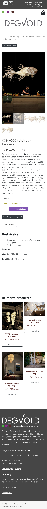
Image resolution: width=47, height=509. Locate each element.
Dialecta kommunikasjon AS (12, 506)
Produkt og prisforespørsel (12, 217)
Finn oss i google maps (11, 469)
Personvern (7, 493)
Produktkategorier (9, 46)
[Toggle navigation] (23, 31)
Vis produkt (12, 345)
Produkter (5, 37)
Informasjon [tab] (9, 224)
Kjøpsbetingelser (9, 487)
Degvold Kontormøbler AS (16, 504)
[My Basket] (43, 13)
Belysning (15, 37)
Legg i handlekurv (18, 209)
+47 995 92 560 (35, 2)
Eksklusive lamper (27, 37)
